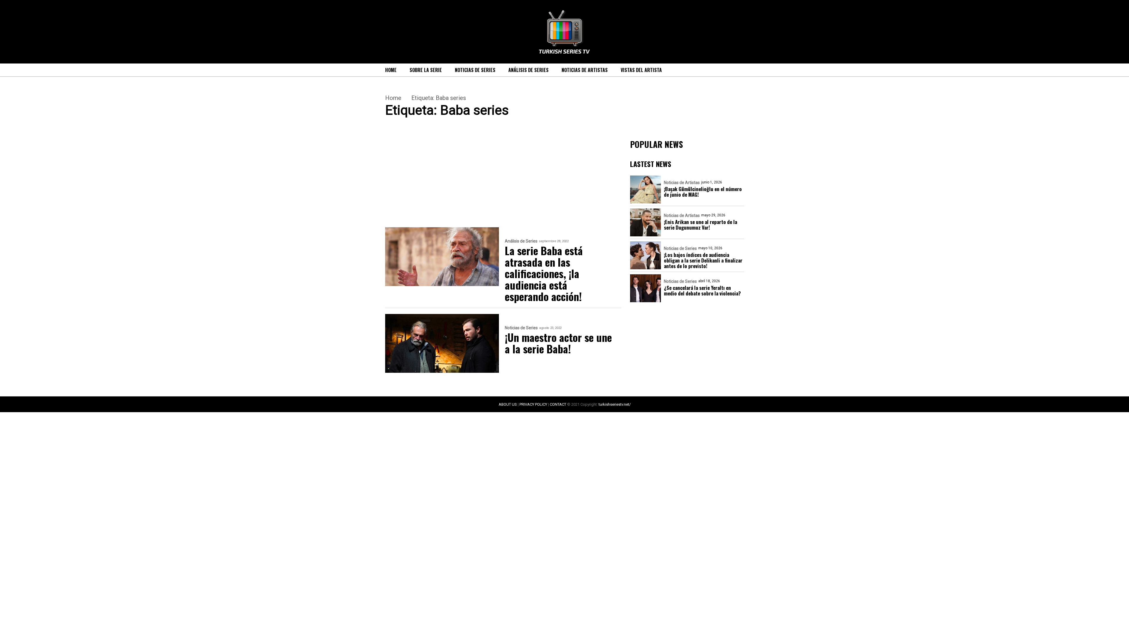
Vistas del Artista (641, 69)
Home (391, 69)
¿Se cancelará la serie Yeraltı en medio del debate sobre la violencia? (702, 290)
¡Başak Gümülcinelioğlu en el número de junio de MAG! (703, 191)
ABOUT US (508, 404)
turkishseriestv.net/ (615, 404)
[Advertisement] (503, 184)
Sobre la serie (426, 69)
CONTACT (558, 404)
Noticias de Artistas (585, 69)
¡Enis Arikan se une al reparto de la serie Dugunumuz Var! (700, 224)
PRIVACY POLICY (533, 404)
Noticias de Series (475, 69)
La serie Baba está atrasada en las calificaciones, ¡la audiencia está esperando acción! (544, 273)
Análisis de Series (528, 69)
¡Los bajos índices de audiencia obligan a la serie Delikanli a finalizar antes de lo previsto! (703, 260)
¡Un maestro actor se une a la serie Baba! (558, 342)
